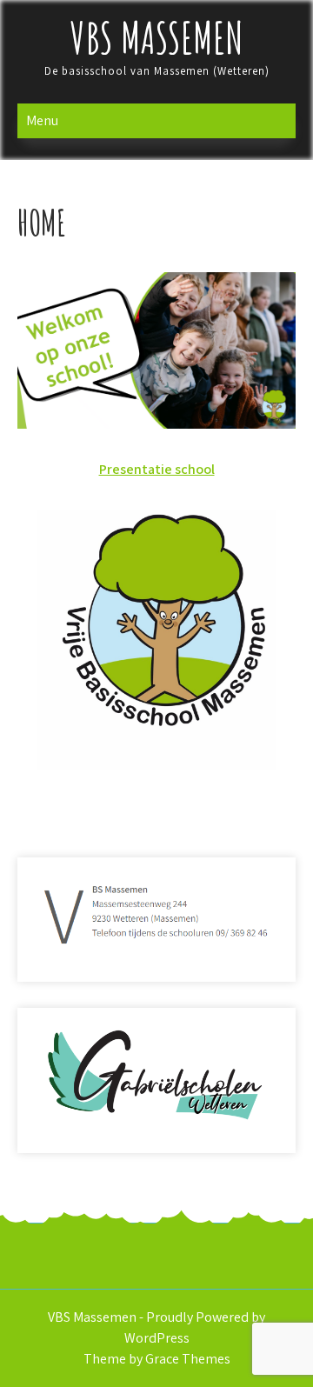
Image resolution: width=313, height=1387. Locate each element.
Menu (42, 120)
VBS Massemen (156, 37)
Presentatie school (157, 469)
